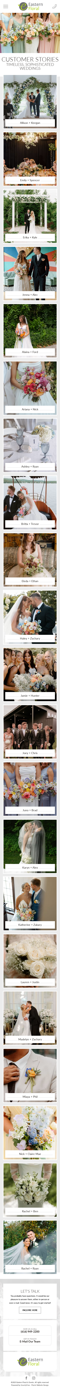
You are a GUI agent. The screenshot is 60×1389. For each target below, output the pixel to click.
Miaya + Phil (30, 1096)
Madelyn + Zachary (30, 1039)
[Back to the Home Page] (30, 6)
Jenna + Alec (30, 294)
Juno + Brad (30, 810)
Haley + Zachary (30, 638)
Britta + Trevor (30, 523)
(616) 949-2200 (30, 1330)
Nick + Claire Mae (30, 1153)
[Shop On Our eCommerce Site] (30, 1361)
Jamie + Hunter (30, 695)
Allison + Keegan (30, 122)
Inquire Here (30, 1310)
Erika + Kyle (30, 237)
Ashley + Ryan (30, 466)
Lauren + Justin (30, 982)
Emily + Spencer (30, 180)
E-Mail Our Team (30, 1340)
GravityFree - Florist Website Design (34, 1385)
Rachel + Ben (30, 1211)
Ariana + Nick (30, 409)
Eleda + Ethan (30, 581)
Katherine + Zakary (30, 924)
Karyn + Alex (30, 867)
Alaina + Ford (30, 351)
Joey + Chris (30, 753)
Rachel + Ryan (30, 1268)
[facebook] (26, 1378)
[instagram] (33, 1378)
